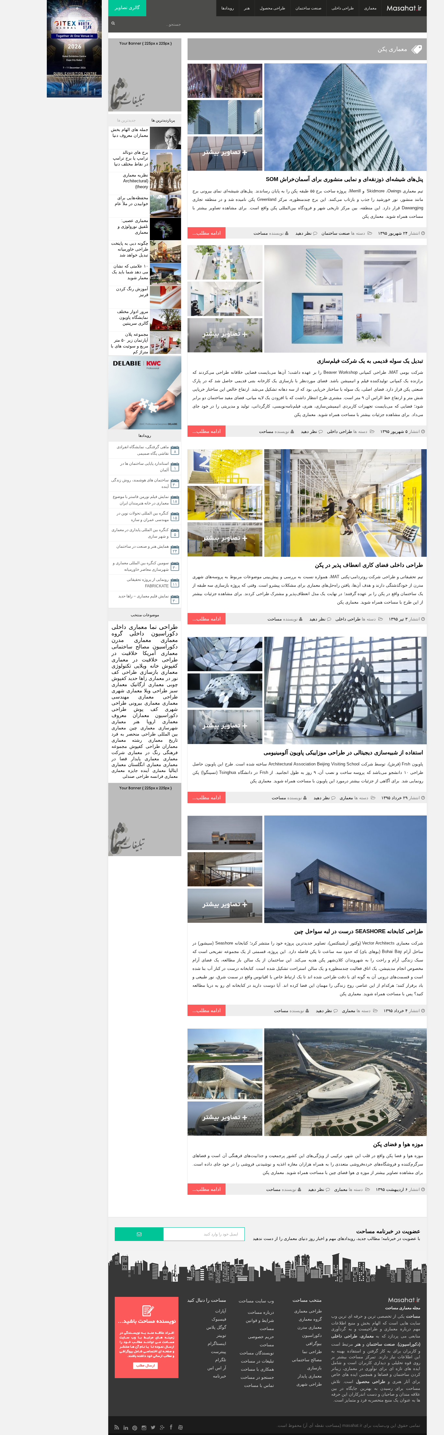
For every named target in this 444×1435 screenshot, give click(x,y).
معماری (370, 8)
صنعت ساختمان (308, 8)
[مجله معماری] (404, 8)
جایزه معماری (124, 770)
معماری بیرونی (144, 703)
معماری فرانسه (164, 776)
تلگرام (220, 1359)
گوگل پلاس (216, 1327)
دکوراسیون (165, 647)
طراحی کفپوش (144, 746)
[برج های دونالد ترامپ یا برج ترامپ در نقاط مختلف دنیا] (164, 161)
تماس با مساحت (259, 1385)
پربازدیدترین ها (163, 120)
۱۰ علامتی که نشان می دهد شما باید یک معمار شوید (130, 272)
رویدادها (227, 8)
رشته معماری (126, 740)
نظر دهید (303, 233)
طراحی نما (164, 626)
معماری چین (142, 727)
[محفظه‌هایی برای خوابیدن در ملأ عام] (164, 206)
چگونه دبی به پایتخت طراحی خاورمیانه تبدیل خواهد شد (129, 249)
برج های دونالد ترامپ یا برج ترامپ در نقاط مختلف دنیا (130, 158)
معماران (170, 746)
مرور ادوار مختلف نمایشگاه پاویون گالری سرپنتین (132, 317)
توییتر (221, 1335)
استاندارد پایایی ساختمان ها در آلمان (144, 466)
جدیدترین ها (126, 120)
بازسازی (149, 672)
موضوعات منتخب (145, 615)
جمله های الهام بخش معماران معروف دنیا (129, 132)
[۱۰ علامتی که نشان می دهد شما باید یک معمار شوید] (164, 274)
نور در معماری (163, 678)
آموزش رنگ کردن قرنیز (132, 291)
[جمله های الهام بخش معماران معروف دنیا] (164, 138)
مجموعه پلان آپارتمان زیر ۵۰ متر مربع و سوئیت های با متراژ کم (129, 343)
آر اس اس (216, 1367)
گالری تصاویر (127, 7)
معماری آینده (153, 770)
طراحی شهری (309, 1384)
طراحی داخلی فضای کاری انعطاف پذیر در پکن (369, 565)
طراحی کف (124, 672)
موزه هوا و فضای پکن (398, 1144)
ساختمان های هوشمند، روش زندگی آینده (140, 483)
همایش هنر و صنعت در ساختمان (142, 546)
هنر (247, 8)
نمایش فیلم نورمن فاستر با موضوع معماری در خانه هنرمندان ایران (141, 499)
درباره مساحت (261, 1312)
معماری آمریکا (160, 653)
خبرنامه (219, 1376)
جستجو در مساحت (257, 1377)
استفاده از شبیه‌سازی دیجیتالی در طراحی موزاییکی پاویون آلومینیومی (343, 753)
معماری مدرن (131, 640)
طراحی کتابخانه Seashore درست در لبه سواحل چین (358, 931)
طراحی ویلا (155, 690)
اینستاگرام (217, 1343)
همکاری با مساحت (257, 1369)
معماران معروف (130, 715)
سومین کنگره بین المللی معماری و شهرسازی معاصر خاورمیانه (141, 566)
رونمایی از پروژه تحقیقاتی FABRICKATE (148, 582)
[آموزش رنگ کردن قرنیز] (164, 297)
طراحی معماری (158, 696)
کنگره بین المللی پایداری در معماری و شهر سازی (140, 533)
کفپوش (170, 666)
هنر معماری (125, 721)
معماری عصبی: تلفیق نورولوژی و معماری (133, 226)
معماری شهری (126, 690)
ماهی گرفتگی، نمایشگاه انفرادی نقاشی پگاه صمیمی (143, 450)
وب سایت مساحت (256, 1300)
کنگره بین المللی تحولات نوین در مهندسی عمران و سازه (143, 516)
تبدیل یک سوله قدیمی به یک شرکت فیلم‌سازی (369, 361)
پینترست (218, 1351)
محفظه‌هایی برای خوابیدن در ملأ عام (131, 200)
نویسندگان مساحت (257, 1352)
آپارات (220, 1311)
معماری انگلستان (144, 764)
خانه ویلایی (146, 666)
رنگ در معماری (144, 752)
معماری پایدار (145, 758)
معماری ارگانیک (147, 684)
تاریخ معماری (163, 740)
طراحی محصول (272, 8)
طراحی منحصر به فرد (133, 734)
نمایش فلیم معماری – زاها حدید (143, 596)
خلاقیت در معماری (134, 659)
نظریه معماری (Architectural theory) (135, 181)
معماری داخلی (129, 627)
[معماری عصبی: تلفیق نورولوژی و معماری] (164, 229)
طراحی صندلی (136, 776)
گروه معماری (310, 1319)
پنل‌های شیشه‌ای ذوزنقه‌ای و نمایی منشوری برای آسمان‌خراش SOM (344, 179)
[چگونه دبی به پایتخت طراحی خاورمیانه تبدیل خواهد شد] (164, 252)
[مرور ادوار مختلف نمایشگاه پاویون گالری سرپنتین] (164, 320)
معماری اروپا (162, 721)
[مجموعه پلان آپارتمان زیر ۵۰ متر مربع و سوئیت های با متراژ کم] (164, 343)
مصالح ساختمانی (130, 646)
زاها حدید (137, 678)
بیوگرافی (314, 1343)
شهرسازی (168, 727)
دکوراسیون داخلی (153, 633)
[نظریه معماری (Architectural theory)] (164, 183)
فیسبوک (219, 1319)
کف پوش (146, 709)
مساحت (261, 233)
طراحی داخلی (343, 8)
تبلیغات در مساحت (257, 1361)
